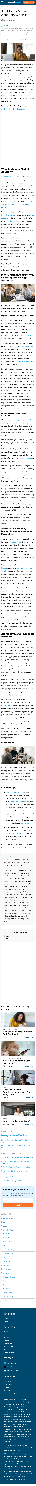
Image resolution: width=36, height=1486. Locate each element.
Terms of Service (9, 1381)
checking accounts (23, 361)
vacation (4, 571)
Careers (6, 1321)
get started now (27, 823)
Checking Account (9, 1230)
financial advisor (13, 792)
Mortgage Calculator (10, 1177)
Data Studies (7, 1242)
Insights (5, 1257)
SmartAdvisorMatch (10, 1352)
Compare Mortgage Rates (12, 1181)
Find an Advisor (29, 2)
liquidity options (13, 221)
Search (6, 1332)
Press (5, 1349)
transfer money (25, 458)
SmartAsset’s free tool (18, 802)
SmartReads (7, 1337)
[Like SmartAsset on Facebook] (5, 1363)
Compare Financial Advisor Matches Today (18, 1157)
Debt (4, 1246)
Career (5, 1226)
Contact (6, 1318)
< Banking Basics (6, 7)
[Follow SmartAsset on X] (5, 1367)
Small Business (8, 1293)
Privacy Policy (8, 1384)
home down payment (24, 568)
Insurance (6, 1261)
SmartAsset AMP (9, 1343)
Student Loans (8, 1297)
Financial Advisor (9, 1253)
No (7, 939)
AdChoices (7, 1387)
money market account (11, 177)
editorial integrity (17, 28)
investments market (25, 695)
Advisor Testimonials (10, 1346)
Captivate (7, 1340)
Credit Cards (7, 1234)
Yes (7, 936)
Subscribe (18, 1205)
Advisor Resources (9, 1218)
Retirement (7, 1289)
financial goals (6, 706)
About (5, 1335)
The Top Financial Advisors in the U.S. (16, 1167)
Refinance (6, 1285)
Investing (6, 1265)
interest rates (15, 409)
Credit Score (7, 1238)
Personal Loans (8, 1281)
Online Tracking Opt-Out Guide (13, 1393)
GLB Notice (7, 1390)
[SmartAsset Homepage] (15, 2)
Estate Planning (8, 1250)
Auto (4, 1222)
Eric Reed (8, 856)
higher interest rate (8, 215)
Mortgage (6, 1273)
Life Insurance (8, 1269)
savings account (7, 180)
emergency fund (15, 542)
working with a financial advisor (13, 109)
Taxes (5, 1300)
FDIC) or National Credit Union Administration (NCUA (18, 204)
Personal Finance (9, 1277)
